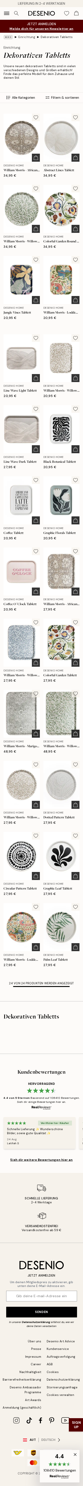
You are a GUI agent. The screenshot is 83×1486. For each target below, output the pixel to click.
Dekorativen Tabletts (57, 37)
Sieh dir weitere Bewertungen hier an (41, 1160)
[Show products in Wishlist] (66, 13)
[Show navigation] (7, 13)
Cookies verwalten (60, 1395)
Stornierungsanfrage (62, 1387)
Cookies (53, 1372)
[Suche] (16, 13)
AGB (50, 1364)
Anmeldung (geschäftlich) (22, 1407)
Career (36, 1364)
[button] (59, 1466)
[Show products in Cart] (76, 13)
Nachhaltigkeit (30, 1372)
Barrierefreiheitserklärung (22, 1379)
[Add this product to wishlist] (36, 117)
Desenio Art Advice (61, 1341)
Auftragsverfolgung (61, 1357)
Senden (41, 1312)
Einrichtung (26, 37)
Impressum (33, 1357)
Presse (36, 1349)
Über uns (34, 1341)
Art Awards (33, 1400)
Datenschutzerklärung (36, 1322)
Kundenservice (58, 1349)
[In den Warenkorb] (36, 158)
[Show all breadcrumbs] (8, 37)
